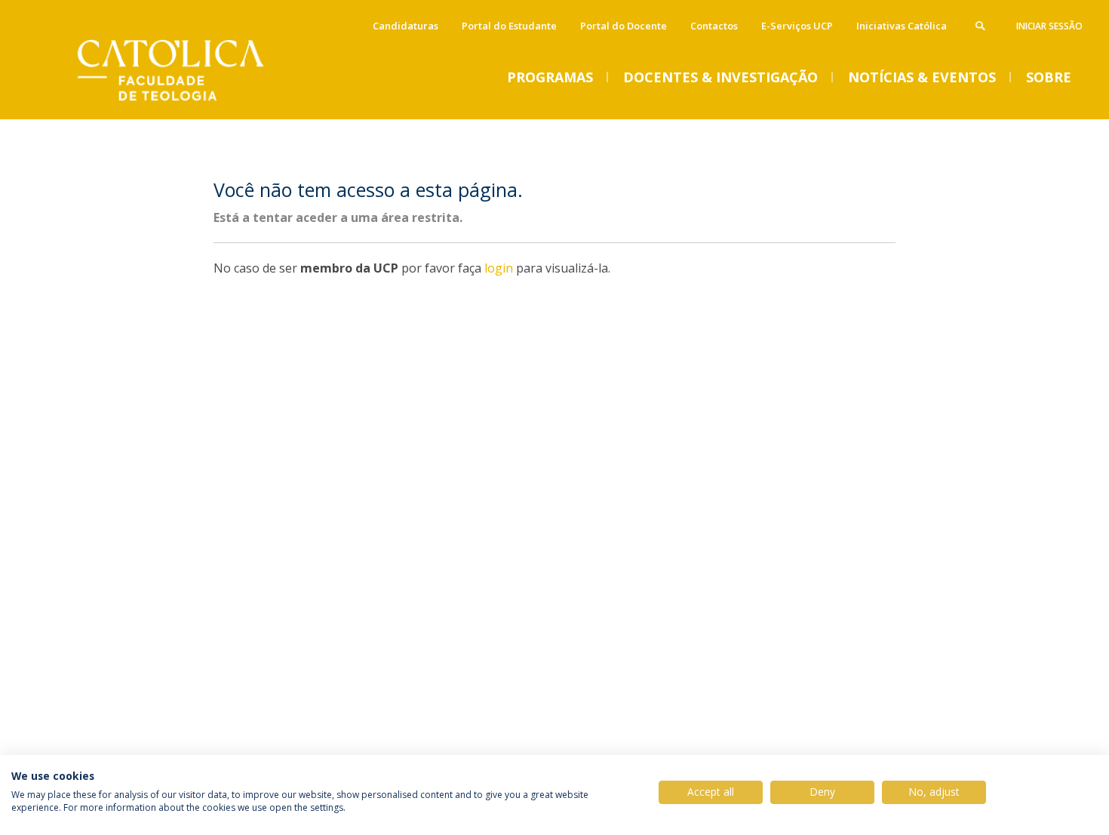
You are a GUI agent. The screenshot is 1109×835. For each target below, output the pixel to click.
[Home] (188, 103)
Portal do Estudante (509, 25)
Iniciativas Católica (901, 25)
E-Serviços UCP (797, 25)
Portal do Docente (623, 25)
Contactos (714, 25)
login (498, 268)
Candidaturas (405, 25)
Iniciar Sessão (1049, 26)
